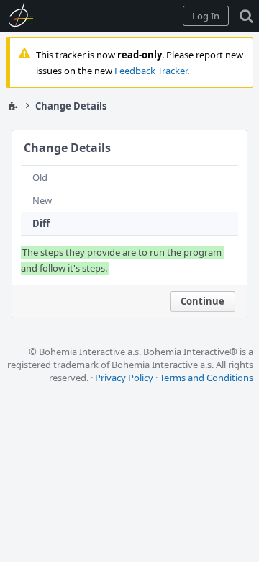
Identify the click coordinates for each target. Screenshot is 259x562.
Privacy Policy (124, 377)
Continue (202, 301)
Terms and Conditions (206, 377)
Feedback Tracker (150, 70)
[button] (206, 16)
